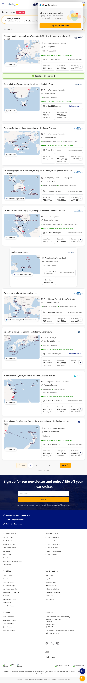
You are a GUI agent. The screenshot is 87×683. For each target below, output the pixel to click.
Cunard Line (49, 596)
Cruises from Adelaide (53, 544)
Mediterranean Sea (9, 544)
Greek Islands (7, 565)
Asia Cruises (7, 551)
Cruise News (50, 657)
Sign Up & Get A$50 (60, 25)
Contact (19, 680)
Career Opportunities (36, 680)
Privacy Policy (62, 680)
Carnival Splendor (8, 617)
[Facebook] (47, 643)
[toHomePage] (12, 4)
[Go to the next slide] (80, 66)
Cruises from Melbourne (53, 551)
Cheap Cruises (7, 575)
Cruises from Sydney (52, 538)
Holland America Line (52, 589)
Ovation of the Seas (9, 630)
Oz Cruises (6, 596)
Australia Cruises (8, 538)
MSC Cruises (50, 599)
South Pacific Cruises (9, 548)
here (68, 505)
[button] (48, 67)
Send (43, 499)
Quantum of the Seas (9, 620)
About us (25, 680)
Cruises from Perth (51, 554)
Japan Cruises (7, 554)
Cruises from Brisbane (53, 541)
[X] (52, 643)
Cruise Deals (7, 579)
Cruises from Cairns (52, 548)
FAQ (69, 680)
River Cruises (7, 603)
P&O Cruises (49, 575)
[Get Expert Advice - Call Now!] (82, 678)
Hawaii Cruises (7, 558)
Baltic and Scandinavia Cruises (12, 561)
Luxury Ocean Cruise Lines (11, 592)
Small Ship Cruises (8, 606)
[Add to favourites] (37, 43)
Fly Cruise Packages (9, 586)
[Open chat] (82, 671)
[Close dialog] (80, 5)
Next (64, 465)
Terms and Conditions (50, 680)
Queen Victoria (7, 627)
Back (23, 465)
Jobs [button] (47, 652)
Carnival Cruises (51, 582)
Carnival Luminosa (8, 624)
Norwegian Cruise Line (53, 592)
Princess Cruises (51, 586)
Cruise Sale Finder (8, 582)
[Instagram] (57, 643)
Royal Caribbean (51, 579)
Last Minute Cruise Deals (10, 589)
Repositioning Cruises (9, 599)
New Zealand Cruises (9, 541)
